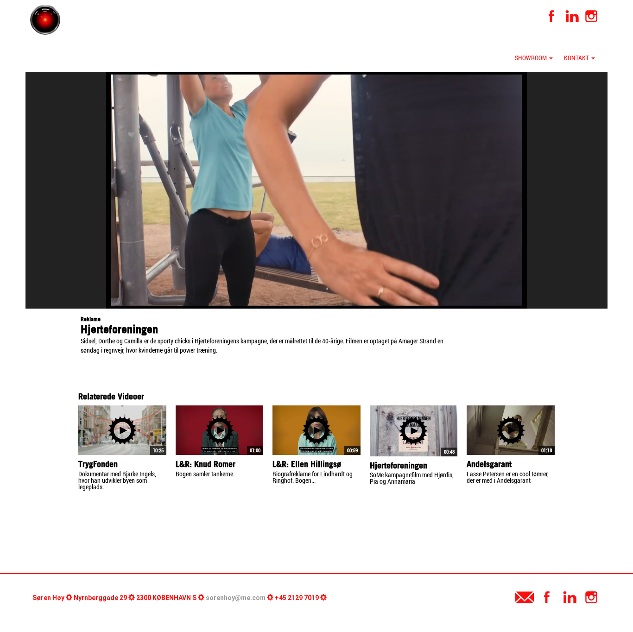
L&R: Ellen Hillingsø (306, 464)
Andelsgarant (489, 464)
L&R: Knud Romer (205, 464)
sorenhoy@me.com (236, 597)
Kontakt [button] (577, 57)
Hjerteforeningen (398, 465)
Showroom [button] (531, 57)
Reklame (91, 319)
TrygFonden (98, 464)
